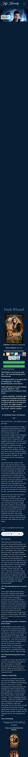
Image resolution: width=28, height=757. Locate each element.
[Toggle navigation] (24, 3)
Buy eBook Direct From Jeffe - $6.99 (14, 362)
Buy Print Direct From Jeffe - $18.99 (14, 366)
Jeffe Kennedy (10, 3)
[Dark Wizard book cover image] (14, 740)
